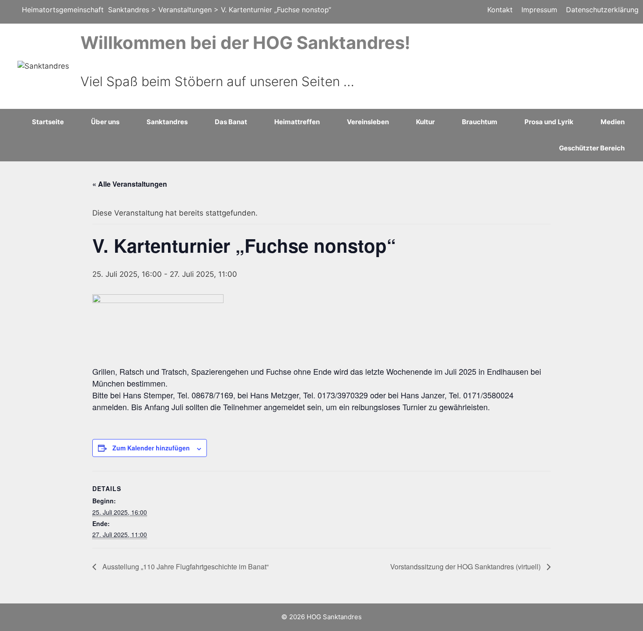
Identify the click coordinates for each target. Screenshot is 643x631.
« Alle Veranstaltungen (129, 184)
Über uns (105, 122)
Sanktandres (167, 122)
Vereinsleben (368, 122)
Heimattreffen (297, 122)
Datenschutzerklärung (602, 9)
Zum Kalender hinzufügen (151, 447)
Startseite (48, 122)
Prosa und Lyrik (548, 122)
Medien (613, 122)
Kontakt (500, 9)
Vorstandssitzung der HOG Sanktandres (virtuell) (466, 566)
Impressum (539, 9)
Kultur (425, 122)
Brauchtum (479, 122)
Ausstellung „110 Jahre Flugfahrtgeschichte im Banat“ (185, 566)
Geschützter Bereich (592, 148)
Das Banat (231, 122)
